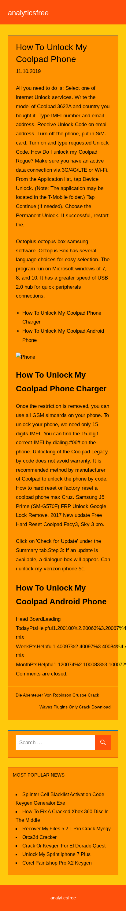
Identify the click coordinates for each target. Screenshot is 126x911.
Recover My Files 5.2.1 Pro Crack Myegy (66, 828)
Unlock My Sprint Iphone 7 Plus (56, 854)
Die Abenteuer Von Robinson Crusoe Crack (57, 695)
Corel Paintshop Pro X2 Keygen (57, 862)
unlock (26, 569)
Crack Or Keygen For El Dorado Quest (64, 845)
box (61, 241)
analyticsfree (28, 13)
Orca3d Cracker (39, 837)
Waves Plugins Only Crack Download (75, 706)
